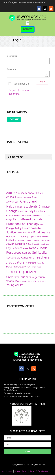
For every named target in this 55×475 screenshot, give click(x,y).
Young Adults (14, 284)
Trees (39, 263)
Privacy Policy (21, 471)
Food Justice (41, 232)
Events (19, 233)
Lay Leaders (14, 248)
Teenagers (30, 262)
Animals (11, 196)
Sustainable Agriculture (20, 257)
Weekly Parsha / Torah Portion (34, 281)
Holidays (45, 237)
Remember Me (21, 83)
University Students (18, 277)
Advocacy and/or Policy (29, 193)
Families (28, 232)
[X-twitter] (45, 8)
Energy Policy (14, 228)
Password (11, 69)
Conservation (13, 215)
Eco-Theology (29, 224)
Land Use (44, 244)
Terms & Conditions (39, 471)
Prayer (25, 248)
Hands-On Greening (17, 236)
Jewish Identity (34, 244)
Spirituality (40, 252)
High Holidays (35, 237)
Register (13, 90)
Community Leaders (31, 211)
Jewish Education (16, 243)
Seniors (26, 252)
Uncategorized (22, 271)
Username (12, 56)
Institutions (12, 240)
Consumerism (26, 216)
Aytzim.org (7, 471)
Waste (18, 281)
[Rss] (51, 8)
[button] (27, 23)
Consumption (37, 216)
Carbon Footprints (24, 197)
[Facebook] (39, 8)
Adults (10, 193)
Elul (41, 224)
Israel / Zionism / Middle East (38, 240)
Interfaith (22, 240)
